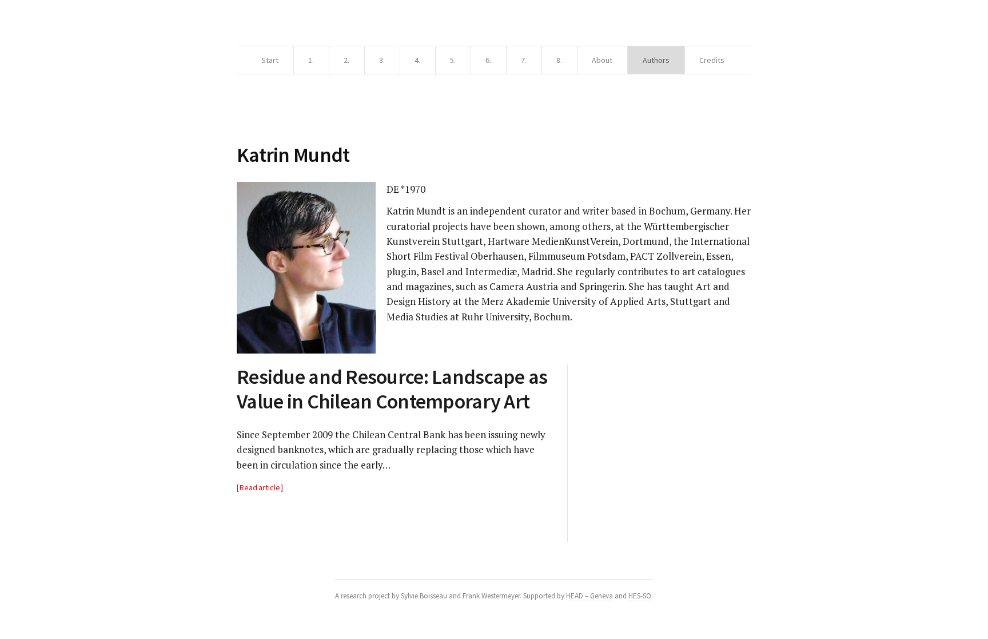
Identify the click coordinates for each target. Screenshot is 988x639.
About (602, 60)
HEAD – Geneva (589, 596)
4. (417, 60)
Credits (711, 60)
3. (382, 60)
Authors (656, 60)
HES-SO (639, 596)
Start (269, 60)
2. (346, 60)
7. (524, 60)
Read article (260, 487)
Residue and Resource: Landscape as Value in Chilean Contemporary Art (392, 389)
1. (311, 60)
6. (488, 60)
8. (559, 60)
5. (453, 60)
